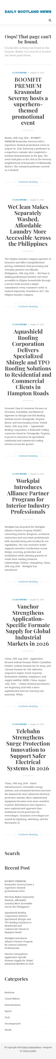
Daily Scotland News (31, 1047)
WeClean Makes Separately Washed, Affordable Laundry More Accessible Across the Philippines (28, 225)
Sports (8, 1011)
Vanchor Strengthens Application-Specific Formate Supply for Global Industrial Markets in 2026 (28, 624)
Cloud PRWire (19, 73)
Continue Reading (28, 182)
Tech (7, 1017)
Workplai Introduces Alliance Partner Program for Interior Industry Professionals (28, 496)
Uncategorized (13, 1023)
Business (9, 992)
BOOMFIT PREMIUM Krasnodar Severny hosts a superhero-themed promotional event (28, 101)
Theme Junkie (29, 1051)
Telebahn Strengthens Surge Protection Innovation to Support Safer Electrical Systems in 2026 (28, 749)
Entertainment (13, 1005)
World (8, 1030)
